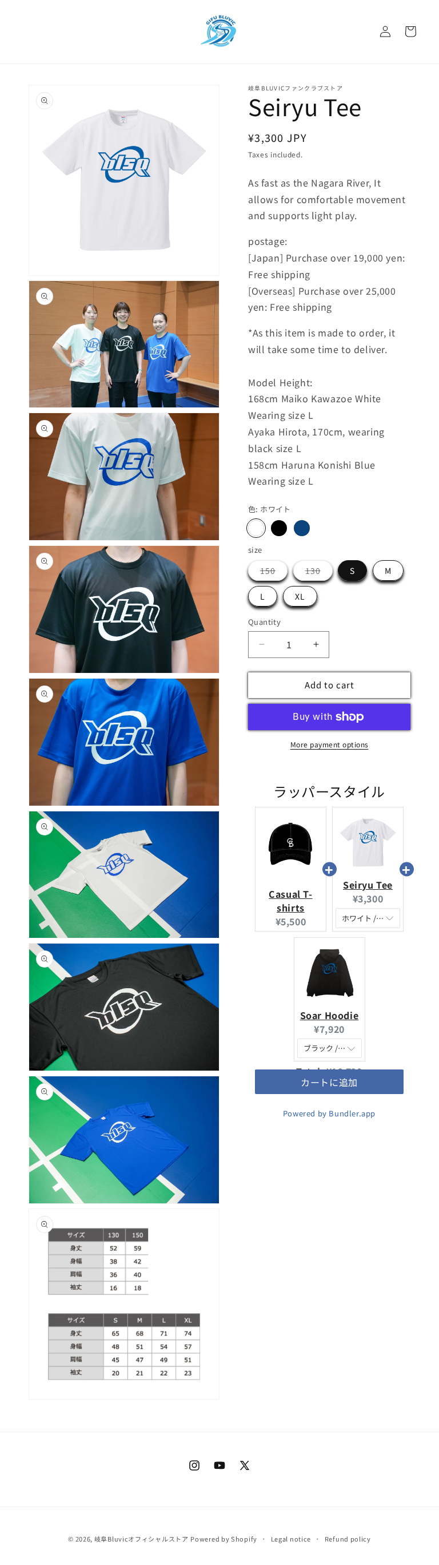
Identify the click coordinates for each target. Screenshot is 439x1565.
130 (319, 572)
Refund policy (348, 1538)
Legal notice (291, 1538)
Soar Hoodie (329, 1015)
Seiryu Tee (368, 885)
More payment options (329, 744)
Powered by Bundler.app (329, 1113)
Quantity (264, 621)
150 (274, 572)
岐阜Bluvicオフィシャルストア (141, 1538)
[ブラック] (279, 528)
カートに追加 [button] (329, 1093)
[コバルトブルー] (302, 528)
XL (300, 596)
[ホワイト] (256, 528)
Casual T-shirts (290, 900)
